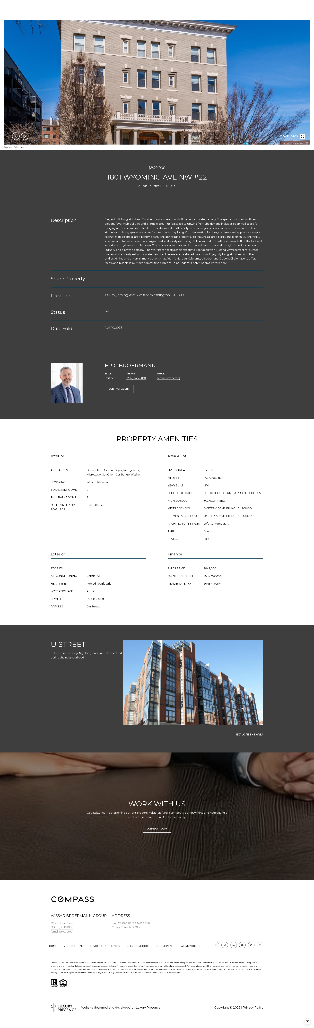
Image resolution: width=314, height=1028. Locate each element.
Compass (131, 962)
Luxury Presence (148, 1007)
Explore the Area (249, 734)
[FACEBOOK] (216, 945)
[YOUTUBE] (242, 945)
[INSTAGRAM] (224, 945)
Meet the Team (73, 946)
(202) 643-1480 (136, 378)
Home (53, 946)
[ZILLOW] (251, 945)
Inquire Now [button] (157, 197)
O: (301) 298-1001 (62, 927)
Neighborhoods (137, 946)
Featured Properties (105, 946)
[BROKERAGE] (260, 945)
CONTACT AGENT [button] (119, 388)
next (24, 136)
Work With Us (190, 946)
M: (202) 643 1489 (62, 922)
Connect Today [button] (157, 828)
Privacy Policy (253, 1007)
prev (16, 136)
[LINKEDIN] (233, 945)
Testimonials (165, 946)
